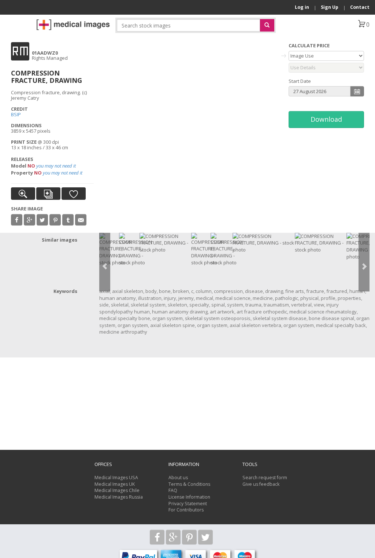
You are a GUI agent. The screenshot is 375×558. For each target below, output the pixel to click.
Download (326, 119)
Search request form (264, 477)
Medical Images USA (116, 477)
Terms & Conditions (189, 484)
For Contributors (186, 510)
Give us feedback (260, 484)
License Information (189, 497)
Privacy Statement (187, 503)
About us (178, 477)
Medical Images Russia (118, 497)
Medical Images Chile (117, 490)
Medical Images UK (114, 484)
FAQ (172, 490)
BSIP (16, 114)
